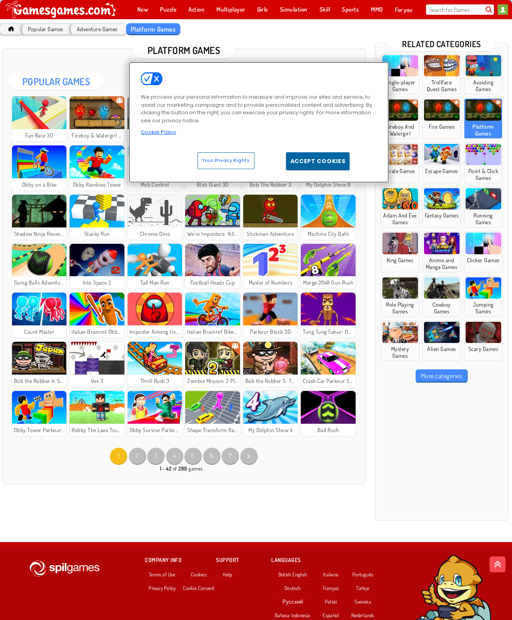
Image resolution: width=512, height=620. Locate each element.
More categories (441, 376)
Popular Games (45, 29)
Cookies (199, 574)
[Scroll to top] (498, 564)
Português (362, 574)
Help (227, 574)
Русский (292, 601)
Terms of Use (162, 574)
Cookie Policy (158, 132)
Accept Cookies (318, 161)
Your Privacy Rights (226, 160)
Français (331, 588)
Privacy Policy (162, 588)
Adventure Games (97, 29)
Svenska (362, 601)
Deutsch (292, 588)
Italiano (330, 574)
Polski (331, 601)
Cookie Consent (198, 588)
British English (292, 574)
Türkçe (362, 588)
